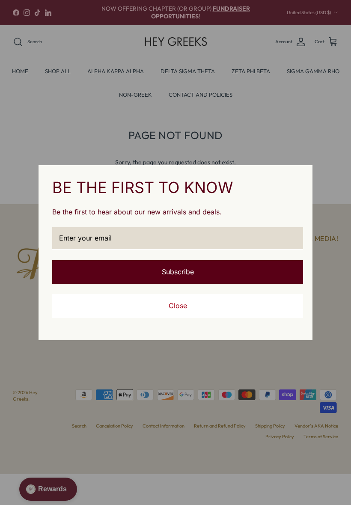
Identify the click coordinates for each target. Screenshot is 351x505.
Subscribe (178, 271)
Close (178, 305)
